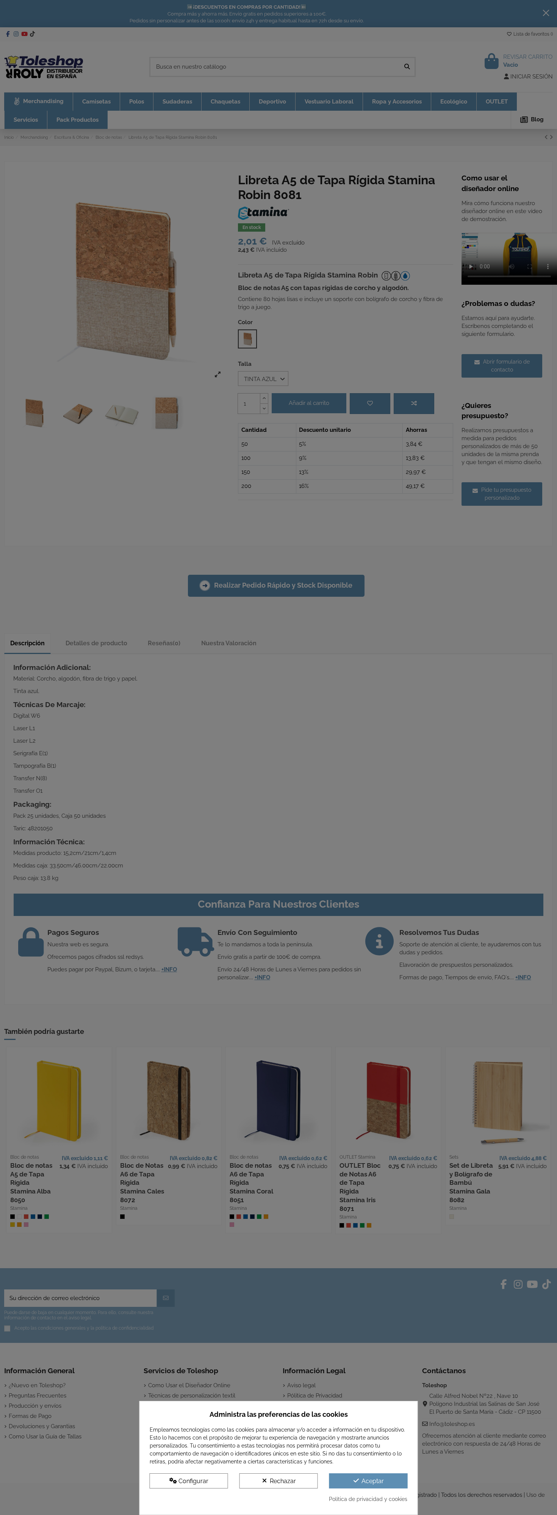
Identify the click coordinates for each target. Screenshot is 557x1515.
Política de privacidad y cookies (368, 1499)
